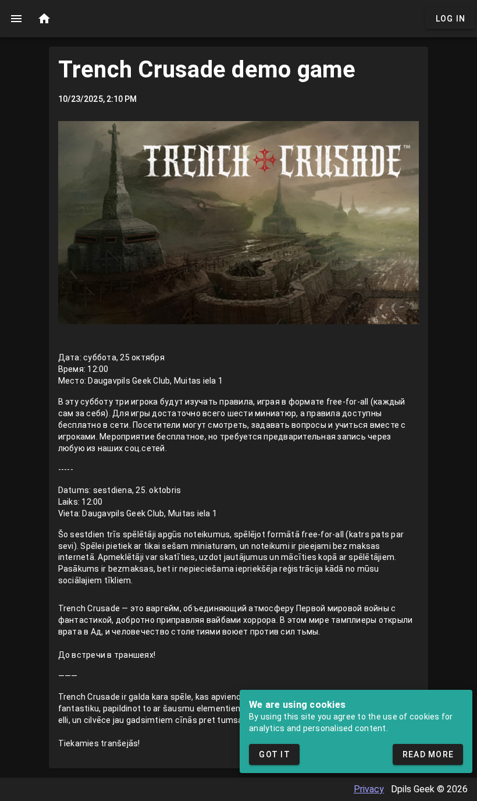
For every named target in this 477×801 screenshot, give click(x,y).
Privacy (369, 789)
